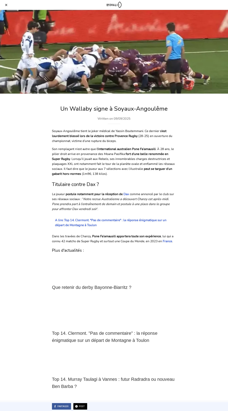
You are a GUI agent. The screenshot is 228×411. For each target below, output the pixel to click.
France (167, 241)
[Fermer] (6, 5)
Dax (126, 194)
